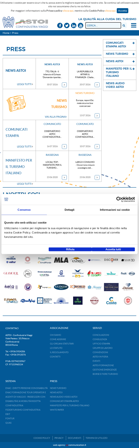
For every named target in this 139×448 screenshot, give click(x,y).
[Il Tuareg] (77, 260)
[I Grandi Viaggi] (27, 301)
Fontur (9, 418)
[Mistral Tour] (94, 301)
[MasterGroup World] (27, 260)
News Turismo (58, 388)
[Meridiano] (94, 260)
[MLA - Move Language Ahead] (61, 260)
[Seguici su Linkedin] (73, 26)
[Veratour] (111, 274)
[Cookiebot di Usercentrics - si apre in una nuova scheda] (119, 199)
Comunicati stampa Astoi (64, 401)
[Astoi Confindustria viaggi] (25, 21)
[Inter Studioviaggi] (44, 274)
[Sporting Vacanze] (61, 301)
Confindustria (14, 405)
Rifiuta (70, 249)
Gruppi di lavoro (103, 348)
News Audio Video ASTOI (63, 397)
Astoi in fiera (100, 356)
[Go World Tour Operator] (77, 287)
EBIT (7, 414)
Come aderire (58, 339)
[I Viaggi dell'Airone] (77, 274)
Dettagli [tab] (70, 209)
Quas (8, 423)
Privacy (59, 438)
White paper (57, 410)
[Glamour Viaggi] (11, 274)
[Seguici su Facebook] (60, 26)
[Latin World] (94, 274)
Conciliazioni (101, 335)
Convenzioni (100, 352)
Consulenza (100, 339)
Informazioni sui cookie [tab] (115, 209)
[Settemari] (44, 260)
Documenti (74, 438)
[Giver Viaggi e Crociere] (77, 301)
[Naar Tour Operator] (128, 260)
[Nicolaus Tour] (11, 260)
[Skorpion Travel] (44, 301)
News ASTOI (56, 392)
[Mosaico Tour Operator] (94, 287)
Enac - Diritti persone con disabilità (26, 388)
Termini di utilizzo (97, 438)
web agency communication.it (69, 445)
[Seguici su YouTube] (80, 26)
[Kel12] (11, 287)
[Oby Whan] (61, 274)
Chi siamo (55, 335)
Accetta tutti (113, 249)
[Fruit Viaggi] (128, 274)
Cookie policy (41, 438)
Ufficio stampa (101, 343)
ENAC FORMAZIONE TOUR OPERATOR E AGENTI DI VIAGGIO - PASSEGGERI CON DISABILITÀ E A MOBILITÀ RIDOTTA (25, 396)
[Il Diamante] (128, 287)
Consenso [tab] (24, 209)
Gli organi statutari (62, 343)
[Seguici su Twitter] (67, 26)
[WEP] (27, 274)
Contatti (55, 356)
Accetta (122, 10)
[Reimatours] (128, 301)
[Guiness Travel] (61, 287)
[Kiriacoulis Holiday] (27, 287)
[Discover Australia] (111, 260)
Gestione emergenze (105, 369)
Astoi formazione (103, 365)
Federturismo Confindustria (22, 410)
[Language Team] (44, 287)
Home (6, 32)
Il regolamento (59, 352)
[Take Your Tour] (111, 287)
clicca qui (68, 10)
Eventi (96, 361)
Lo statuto (56, 348)
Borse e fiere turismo (105, 374)
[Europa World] (11, 301)
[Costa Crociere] (111, 301)
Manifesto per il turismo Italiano (69, 405)
